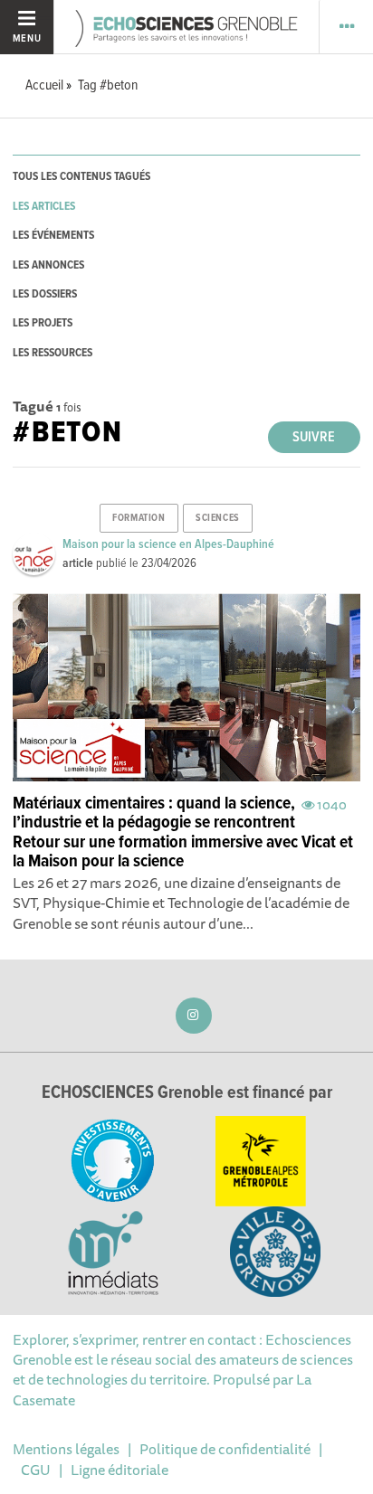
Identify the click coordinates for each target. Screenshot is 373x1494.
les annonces (48, 265)
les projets (42, 323)
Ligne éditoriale (119, 1469)
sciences (217, 518)
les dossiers (45, 294)
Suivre (313, 437)
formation (138, 518)
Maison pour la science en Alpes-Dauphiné (168, 544)
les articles (44, 206)
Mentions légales (66, 1449)
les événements (53, 235)
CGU (36, 1469)
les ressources (52, 353)
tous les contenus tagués (81, 176)
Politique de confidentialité (225, 1449)
